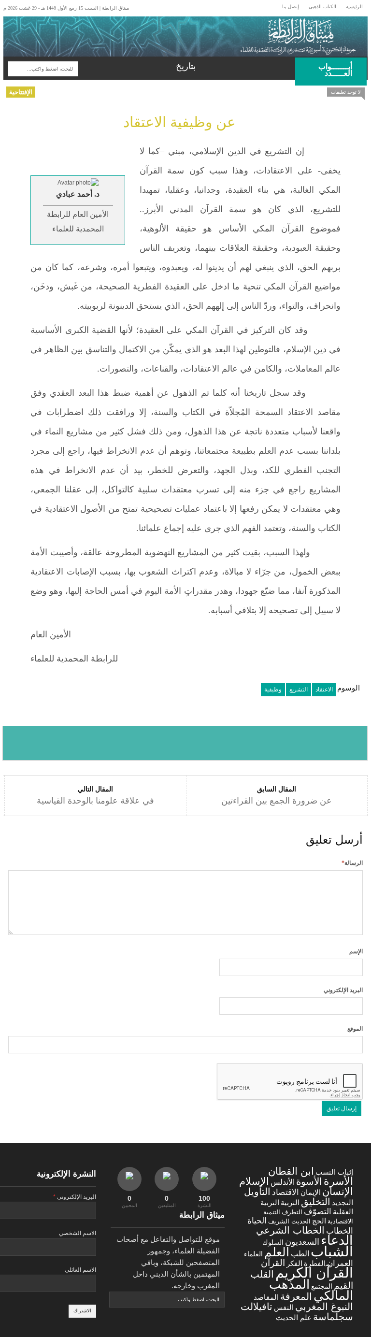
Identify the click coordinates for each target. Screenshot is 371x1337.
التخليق (315, 1201)
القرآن (273, 1263)
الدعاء (337, 1240)
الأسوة (309, 1181)
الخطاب (339, 1231)
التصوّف (317, 1211)
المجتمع (321, 1286)
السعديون (302, 1242)
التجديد (342, 1202)
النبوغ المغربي (324, 1306)
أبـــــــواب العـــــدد (342, 69)
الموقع (355, 1028)
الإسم (356, 951)
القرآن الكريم (314, 1272)
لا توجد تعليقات (346, 92)
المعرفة (296, 1296)
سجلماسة (333, 1316)
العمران (340, 1263)
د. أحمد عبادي (78, 194)
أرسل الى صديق (330, 743)
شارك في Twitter (112, 743)
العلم (276, 1252)
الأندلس (283, 1182)
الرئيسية (354, 6)
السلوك (273, 1242)
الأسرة (338, 1181)
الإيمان (310, 1192)
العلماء (253, 1254)
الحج (319, 1221)
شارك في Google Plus (185, 743)
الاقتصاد (285, 1192)
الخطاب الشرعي (290, 1230)
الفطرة (315, 1263)
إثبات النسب (334, 1172)
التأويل (257, 1191)
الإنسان (337, 1191)
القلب (262, 1274)
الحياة (257, 1220)
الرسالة (352, 863)
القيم (343, 1285)
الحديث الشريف (289, 1221)
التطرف (292, 1212)
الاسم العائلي (80, 1269)
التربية (290, 1203)
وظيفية (273, 689)
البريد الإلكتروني (343, 990)
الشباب (332, 1251)
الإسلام (254, 1181)
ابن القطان (291, 1171)
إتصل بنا (290, 6)
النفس (284, 1307)
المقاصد (266, 1297)
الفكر (294, 1263)
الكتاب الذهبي (322, 6)
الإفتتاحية (20, 92)
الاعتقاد (324, 689)
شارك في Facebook (39, 743)
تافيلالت (256, 1306)
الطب (300, 1254)
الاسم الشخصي (77, 1233)
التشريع (298, 689)
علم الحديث (294, 1318)
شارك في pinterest (257, 743)
